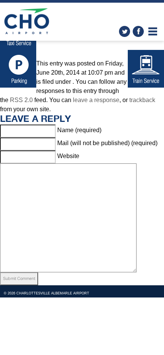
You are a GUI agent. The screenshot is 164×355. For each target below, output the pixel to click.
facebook (138, 31)
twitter (124, 31)
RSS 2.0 (21, 100)
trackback (142, 100)
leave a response (96, 100)
